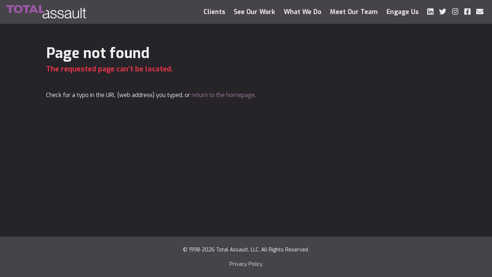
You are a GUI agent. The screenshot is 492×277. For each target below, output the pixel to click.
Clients (214, 12)
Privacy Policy (246, 264)
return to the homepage (223, 95)
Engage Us (402, 12)
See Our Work (254, 12)
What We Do (302, 12)
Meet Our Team (354, 12)
